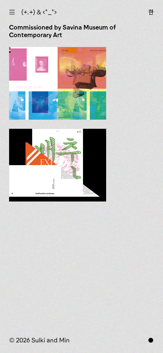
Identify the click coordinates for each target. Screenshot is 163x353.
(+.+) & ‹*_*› (39, 12)
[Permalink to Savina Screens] (57, 165)
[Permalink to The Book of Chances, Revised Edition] (57, 83)
